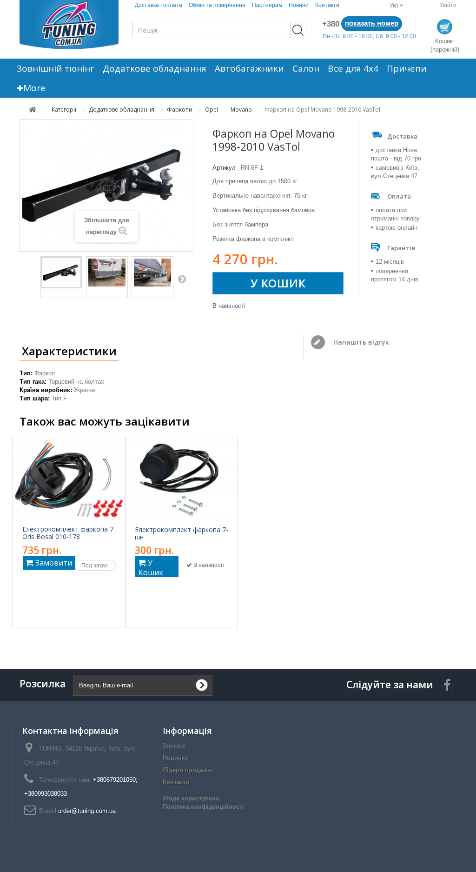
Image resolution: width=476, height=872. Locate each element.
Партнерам (267, 5)
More (34, 88)
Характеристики (69, 351)
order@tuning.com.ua (87, 810)
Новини (299, 5)
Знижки (174, 745)
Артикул (224, 167)
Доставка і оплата (158, 5)
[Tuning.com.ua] (69, 24)
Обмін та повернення (217, 5)
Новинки (176, 757)
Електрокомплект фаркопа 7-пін (181, 533)
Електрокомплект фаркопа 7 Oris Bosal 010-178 (67, 533)
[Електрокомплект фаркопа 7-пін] (182, 479)
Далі (181, 278)
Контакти (327, 5)
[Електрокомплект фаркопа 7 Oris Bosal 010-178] (69, 479)
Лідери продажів (188, 769)
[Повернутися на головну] (32, 109)
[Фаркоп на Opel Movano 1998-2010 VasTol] (61, 272)
